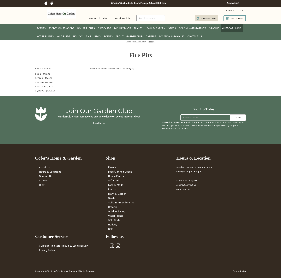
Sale (88, 36)
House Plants (86, 28)
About (105, 18)
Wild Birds (63, 36)
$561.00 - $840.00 (44, 82)
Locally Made (122, 28)
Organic (214, 28)
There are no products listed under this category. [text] (112, 68)
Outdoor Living (231, 28)
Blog (97, 36)
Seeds (172, 28)
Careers (151, 36)
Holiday (78, 36)
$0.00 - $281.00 (42, 74)
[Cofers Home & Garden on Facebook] (112, 246)
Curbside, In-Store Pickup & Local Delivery (63, 245)
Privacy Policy (47, 250)
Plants (138, 28)
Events (93, 18)
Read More (99, 123)
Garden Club (122, 18)
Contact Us (194, 36)
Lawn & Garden (155, 28)
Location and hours (172, 36)
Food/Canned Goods (61, 28)
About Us (44, 167)
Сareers (43, 180)
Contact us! (233, 3)
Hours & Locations (50, 171)
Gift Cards (104, 28)
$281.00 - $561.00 (43, 78)
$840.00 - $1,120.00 (44, 86)
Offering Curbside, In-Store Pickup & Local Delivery (138, 3)
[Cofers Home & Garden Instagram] (118, 246)
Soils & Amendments (192, 28)
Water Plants (45, 36)
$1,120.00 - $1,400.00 (45, 90)
